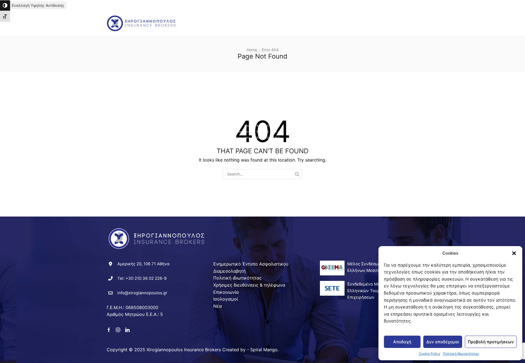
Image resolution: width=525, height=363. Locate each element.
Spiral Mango (264, 349)
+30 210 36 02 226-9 (146, 278)
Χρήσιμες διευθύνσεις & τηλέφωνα (249, 285)
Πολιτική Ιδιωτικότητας (461, 354)
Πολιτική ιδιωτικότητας (237, 278)
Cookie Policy (429, 354)
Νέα (217, 306)
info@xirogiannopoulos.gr (142, 292)
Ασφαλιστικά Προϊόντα (337, 17)
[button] (514, 253)
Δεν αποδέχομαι (442, 341)
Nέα (375, 17)
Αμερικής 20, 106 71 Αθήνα (143, 263)
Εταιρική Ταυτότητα (229, 17)
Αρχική (196, 17)
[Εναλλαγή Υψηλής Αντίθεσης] (5, 5)
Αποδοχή (402, 341)
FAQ (388, 17)
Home (252, 49)
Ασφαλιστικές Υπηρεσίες (282, 17)
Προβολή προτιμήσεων (491, 341)
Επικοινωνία (202, 29)
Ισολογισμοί (225, 299)
